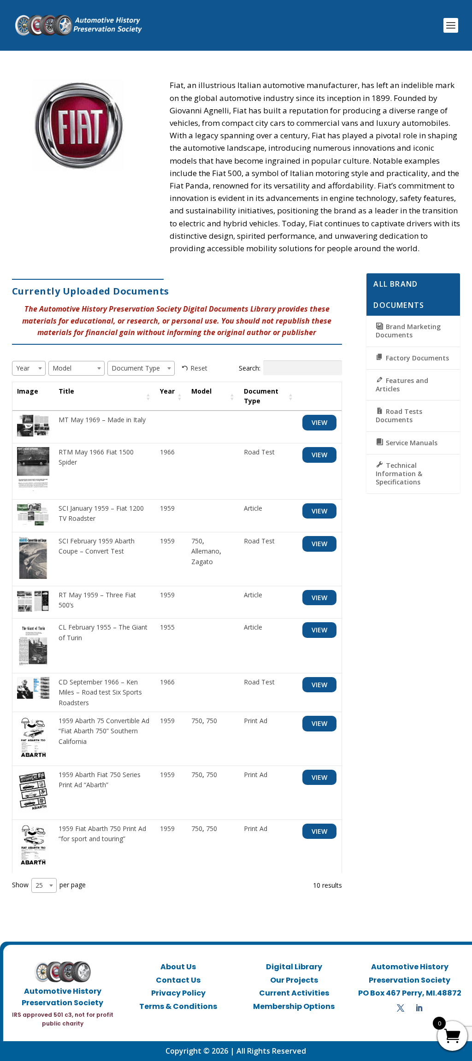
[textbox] (25, 368)
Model (201, 391)
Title (66, 391)
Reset (198, 368)
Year (167, 391)
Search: (249, 368)
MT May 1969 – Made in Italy (102, 419)
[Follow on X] (400, 1008)
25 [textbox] (39, 885)
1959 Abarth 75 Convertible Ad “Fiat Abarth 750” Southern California (104, 731)
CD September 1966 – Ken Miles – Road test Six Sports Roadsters (100, 692)
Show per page (49, 885)
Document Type (261, 396)
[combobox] (29, 368)
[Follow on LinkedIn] (419, 1008)
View (319, 422)
